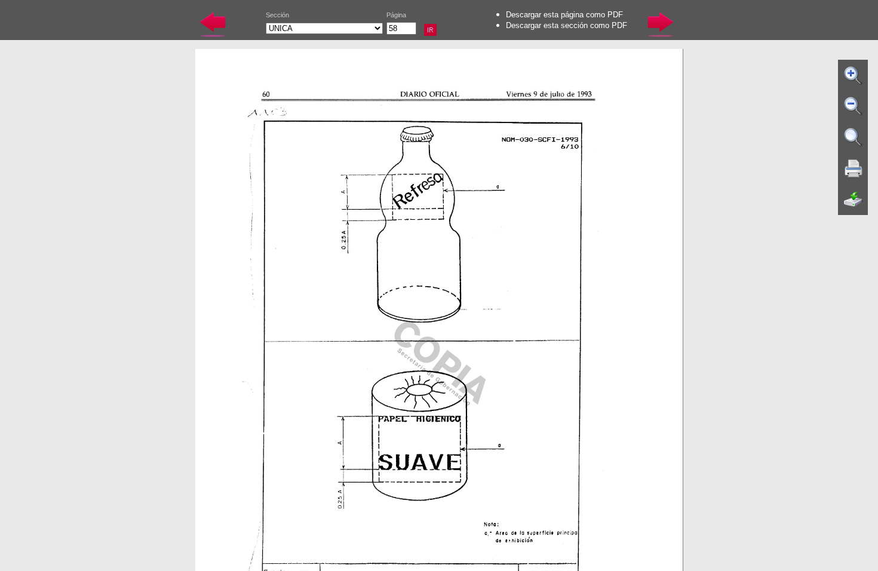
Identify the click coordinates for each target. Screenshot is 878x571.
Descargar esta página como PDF (564, 14)
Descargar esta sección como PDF (566, 25)
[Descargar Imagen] (853, 199)
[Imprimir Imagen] (853, 168)
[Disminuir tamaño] (853, 106)
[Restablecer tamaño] (853, 137)
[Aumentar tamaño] (853, 75)
